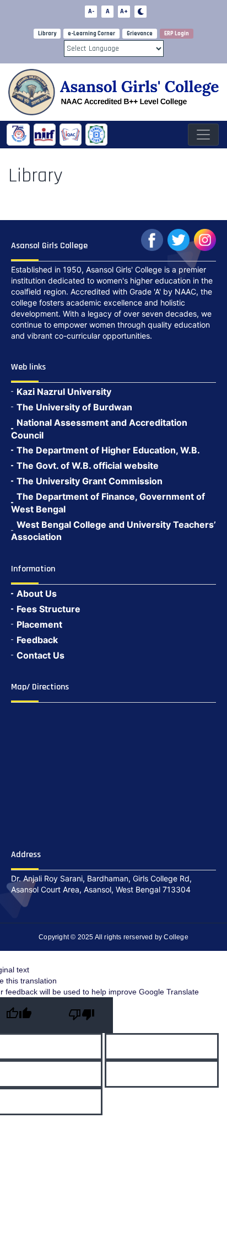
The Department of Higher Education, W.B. (108, 450)
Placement (39, 624)
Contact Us (40, 655)
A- (91, 11)
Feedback (37, 639)
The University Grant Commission (90, 480)
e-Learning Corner (91, 34)
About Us (37, 593)
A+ (124, 11)
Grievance (140, 34)
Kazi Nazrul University (64, 391)
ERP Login (176, 34)
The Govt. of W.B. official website (88, 465)
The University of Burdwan (74, 407)
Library (47, 34)
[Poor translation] (81, 1015)
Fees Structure (48, 608)
